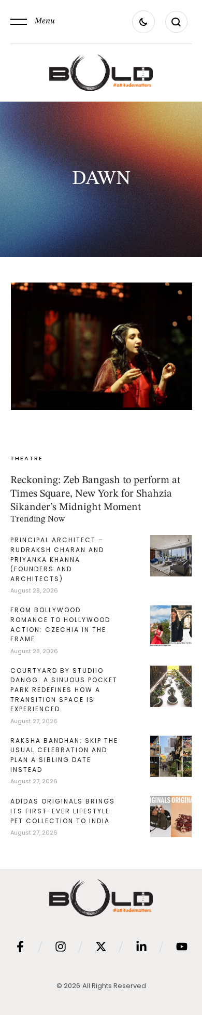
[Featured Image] (101, 346)
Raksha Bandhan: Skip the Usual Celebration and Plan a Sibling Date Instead (64, 755)
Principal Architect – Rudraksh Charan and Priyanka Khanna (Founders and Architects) (57, 559)
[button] (32, 21)
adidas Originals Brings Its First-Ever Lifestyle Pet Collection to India (62, 811)
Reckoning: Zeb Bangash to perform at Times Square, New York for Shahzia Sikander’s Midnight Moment (95, 494)
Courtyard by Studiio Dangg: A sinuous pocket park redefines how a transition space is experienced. (64, 689)
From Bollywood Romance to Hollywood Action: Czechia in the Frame (60, 624)
